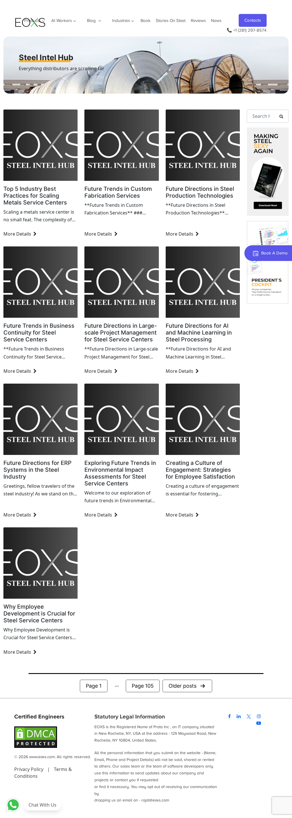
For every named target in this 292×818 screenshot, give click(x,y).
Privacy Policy (29, 769)
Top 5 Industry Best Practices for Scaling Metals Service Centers (35, 195)
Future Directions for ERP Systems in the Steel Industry (37, 469)
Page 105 (143, 686)
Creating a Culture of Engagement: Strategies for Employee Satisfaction (200, 469)
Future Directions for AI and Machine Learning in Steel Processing (199, 332)
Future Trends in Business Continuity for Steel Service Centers (38, 332)
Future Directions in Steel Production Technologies (200, 192)
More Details (17, 234)
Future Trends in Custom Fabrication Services (118, 192)
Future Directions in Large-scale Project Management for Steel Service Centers (120, 332)
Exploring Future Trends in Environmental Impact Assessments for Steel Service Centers (120, 473)
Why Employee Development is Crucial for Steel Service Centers (39, 613)
